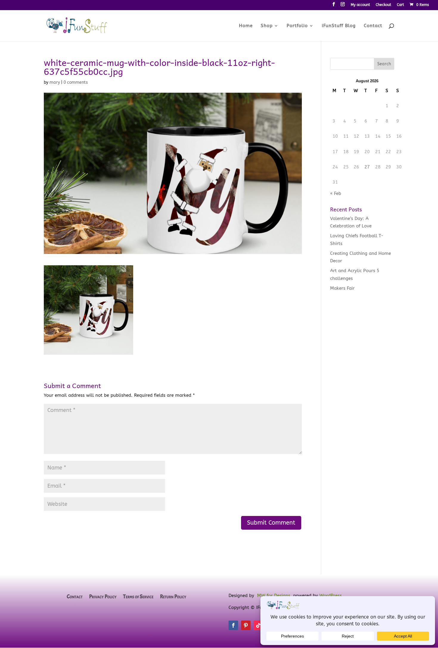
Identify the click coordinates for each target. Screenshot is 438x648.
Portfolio (297, 26)
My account (360, 5)
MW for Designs (273, 595)
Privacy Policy (103, 597)
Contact (373, 26)
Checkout (383, 5)
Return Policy (173, 597)
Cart (400, 5)
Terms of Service (138, 597)
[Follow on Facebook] (233, 625)
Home (246, 26)
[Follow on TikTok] (258, 625)
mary (54, 82)
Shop (267, 26)
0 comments (75, 82)
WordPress (330, 595)
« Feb (335, 193)
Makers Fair (342, 288)
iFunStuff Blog (339, 26)
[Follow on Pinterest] (246, 625)
